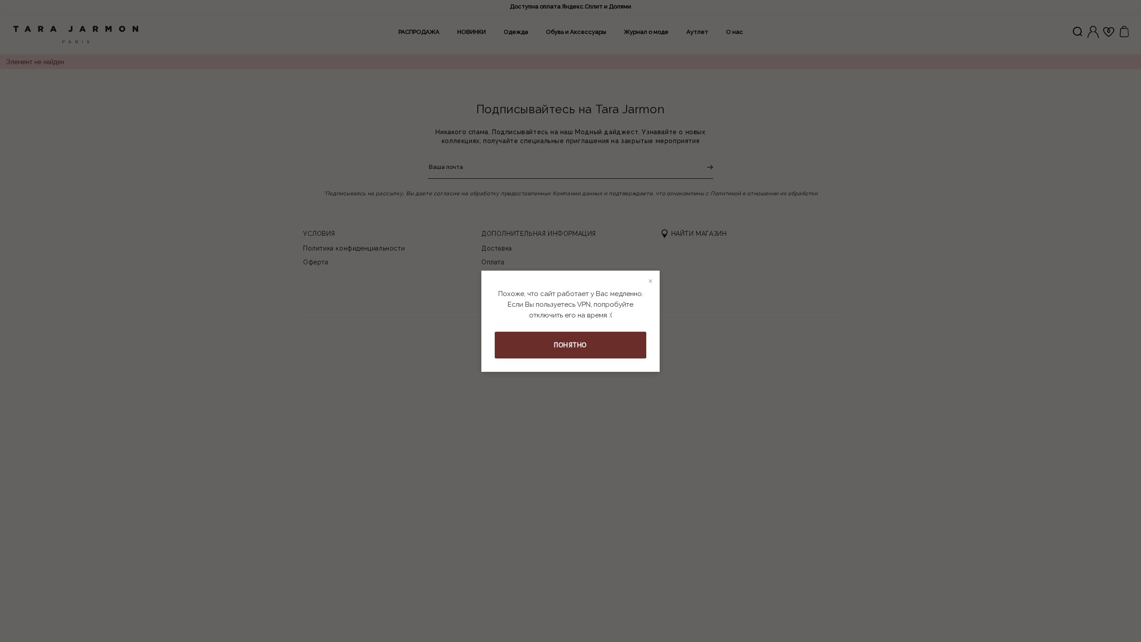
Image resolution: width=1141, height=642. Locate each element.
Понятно (570, 345)
